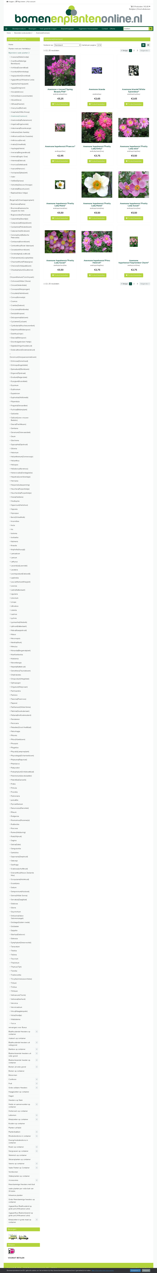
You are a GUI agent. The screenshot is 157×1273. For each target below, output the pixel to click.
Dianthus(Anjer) (17, 334)
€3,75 (97, 155)
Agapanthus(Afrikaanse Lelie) (22, 80)
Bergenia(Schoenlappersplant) (22, 200)
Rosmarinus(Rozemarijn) (20, 820)
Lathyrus (14, 562)
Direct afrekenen (143, 9)
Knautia (14, 545)
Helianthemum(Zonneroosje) (22, 456)
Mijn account (31, 2)
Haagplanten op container (19, 1092)
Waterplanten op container (19, 1176)
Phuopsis (14, 743)
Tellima (14, 955)
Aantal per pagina (89, 45)
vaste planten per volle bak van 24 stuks (21, 1189)
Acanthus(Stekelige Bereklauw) (18, 62)
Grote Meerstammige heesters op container (22, 1200)
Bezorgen (32, 29)
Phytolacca (15, 764)
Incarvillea (15, 521)
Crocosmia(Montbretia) (20, 309)
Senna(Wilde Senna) (19, 895)
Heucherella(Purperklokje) (21, 493)
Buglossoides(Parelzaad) (20, 215)
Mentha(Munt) (16, 642)
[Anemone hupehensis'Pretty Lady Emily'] (97, 127)
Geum (13, 436)
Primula (14, 788)
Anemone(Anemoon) (19, 116)
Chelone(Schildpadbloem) (21, 266)
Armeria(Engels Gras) (19, 156)
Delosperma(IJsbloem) (19, 317)
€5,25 (60, 98)
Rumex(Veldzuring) (18, 832)
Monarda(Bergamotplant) (21, 650)
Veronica (14, 1003)
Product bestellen (61, 104)
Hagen (11, 1096)
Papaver (14, 703)
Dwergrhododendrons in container (18, 1141)
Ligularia (14, 594)
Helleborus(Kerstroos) (19, 469)
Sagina (13, 840)
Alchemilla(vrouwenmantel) (22, 96)
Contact (105, 29)
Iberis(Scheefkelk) (18, 517)
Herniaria (14, 481)
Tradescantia (16, 975)
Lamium (14, 557)
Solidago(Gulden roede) (20, 922)
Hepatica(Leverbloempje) (20, 477)
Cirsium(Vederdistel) (19, 285)
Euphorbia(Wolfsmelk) (19, 397)
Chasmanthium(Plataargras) (22, 262)
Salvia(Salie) (16, 844)
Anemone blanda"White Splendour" (133, 90)
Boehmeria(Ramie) (18, 204)
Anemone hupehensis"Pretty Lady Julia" (134, 147)
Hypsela (14, 509)
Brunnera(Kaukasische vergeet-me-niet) (20, 209)
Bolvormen (13, 1075)
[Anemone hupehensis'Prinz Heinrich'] (97, 241)
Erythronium (15, 389)
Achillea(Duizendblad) (19, 67)
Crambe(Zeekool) (18, 305)
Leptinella (15, 578)
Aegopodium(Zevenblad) (20, 76)
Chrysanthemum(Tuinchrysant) (22, 277)
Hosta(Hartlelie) (17, 497)
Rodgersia (15, 816)
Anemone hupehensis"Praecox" (60, 146)
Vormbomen (13, 1172)
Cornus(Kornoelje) (18, 297)
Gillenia (14, 448)
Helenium (14, 452)
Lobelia (14, 610)
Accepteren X (135, 1270)
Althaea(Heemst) (17, 104)
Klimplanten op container (18, 1119)
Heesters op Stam (16, 1100)
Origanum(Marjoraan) (19, 687)
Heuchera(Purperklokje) (20, 489)
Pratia (13, 784)
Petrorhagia (15, 731)
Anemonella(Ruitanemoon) (21, 120)
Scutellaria (15, 883)
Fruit (10, 1083)
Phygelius (15, 747)
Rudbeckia (15, 824)
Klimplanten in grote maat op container (20, 1221)
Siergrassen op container (18, 1151)
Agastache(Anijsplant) (19, 84)
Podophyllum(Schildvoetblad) (22, 772)
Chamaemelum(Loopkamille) (22, 258)
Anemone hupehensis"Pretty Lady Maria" (60, 204)
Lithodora (14, 606)
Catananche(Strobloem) (20, 231)
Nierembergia (16, 663)
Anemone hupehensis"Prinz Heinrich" (97, 261)
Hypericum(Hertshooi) (19, 505)
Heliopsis (14, 465)
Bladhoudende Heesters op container (19, 1032)
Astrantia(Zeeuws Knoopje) (21, 185)
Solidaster (15, 926)
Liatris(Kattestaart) (18, 590)
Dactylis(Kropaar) (17, 313)
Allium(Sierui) (16, 100)
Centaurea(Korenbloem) (20, 241)
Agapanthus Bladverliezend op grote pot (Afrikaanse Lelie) (21, 1214)
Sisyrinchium (16, 912)
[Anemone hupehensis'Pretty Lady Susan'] (133, 184)
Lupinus (14, 614)
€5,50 (134, 155)
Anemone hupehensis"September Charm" (134, 261)
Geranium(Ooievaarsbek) (20, 432)
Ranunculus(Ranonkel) (20, 808)
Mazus (13, 634)
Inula (13, 525)
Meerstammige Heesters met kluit (22, 1184)
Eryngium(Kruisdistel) (19, 381)
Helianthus (15, 461)
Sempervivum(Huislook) (20, 891)
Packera (14, 695)
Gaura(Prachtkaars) (18, 424)
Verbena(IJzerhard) (18, 999)
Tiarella (14, 971)
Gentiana (14, 428)
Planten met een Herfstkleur (20, 49)
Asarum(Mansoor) (18, 168)
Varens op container (16, 1163)
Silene (13, 908)
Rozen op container (16, 1147)
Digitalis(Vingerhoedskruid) (21, 346)
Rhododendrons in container (20, 1136)
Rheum (13, 812)
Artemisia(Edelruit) (18, 160)
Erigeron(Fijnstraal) (18, 373)
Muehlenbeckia (17, 654)
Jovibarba (14, 537)
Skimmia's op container (18, 1155)
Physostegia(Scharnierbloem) (22, 755)
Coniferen (12, 1079)
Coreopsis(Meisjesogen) (20, 289)
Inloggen (11, 2)
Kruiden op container (17, 1123)
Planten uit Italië (15, 1128)
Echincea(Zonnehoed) (19, 361)
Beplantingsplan (67, 29)
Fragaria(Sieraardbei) (19, 405)
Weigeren (146, 1270)
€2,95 (60, 155)
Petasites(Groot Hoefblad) (21, 727)
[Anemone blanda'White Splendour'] (133, 70)
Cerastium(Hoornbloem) (20, 250)
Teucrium (14, 959)
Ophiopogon (16, 683)
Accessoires (13, 1180)
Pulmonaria (15, 796)
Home (11, 44)
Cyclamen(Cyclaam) (19, 321)
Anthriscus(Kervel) (18, 140)
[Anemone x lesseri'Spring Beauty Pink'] (60, 70)
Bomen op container (16, 1071)
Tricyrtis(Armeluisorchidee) (21, 979)
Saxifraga (14, 865)
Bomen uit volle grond (17, 1067)
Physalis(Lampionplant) (20, 751)
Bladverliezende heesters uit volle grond (20, 1054)
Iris (12, 529)
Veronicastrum (16, 1007)
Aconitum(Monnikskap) (20, 72)
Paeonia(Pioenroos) (18, 699)
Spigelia (14, 930)
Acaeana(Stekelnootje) (20, 57)
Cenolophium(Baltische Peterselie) (20, 236)
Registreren (21, 2)
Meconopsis (15, 638)
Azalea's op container (17, 1038)
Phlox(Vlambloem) (18, 739)
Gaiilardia (14, 413)
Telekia (14, 951)
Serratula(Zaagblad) (19, 899)
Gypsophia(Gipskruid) (19, 444)
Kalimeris (14, 541)
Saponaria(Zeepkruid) (19, 856)
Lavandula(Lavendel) (19, 566)
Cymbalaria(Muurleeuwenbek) (23, 325)
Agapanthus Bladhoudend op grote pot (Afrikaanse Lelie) (20, 1207)
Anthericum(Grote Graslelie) (22, 136)
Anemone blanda (97, 89)
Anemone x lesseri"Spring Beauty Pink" (60, 90)
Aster (13, 177)
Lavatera (14, 570)
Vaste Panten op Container (19, 1168)
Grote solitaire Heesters (18, 1088)
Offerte (112, 29)
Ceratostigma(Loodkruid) (20, 254)
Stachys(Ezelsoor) (18, 934)
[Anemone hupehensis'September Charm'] (133, 241)
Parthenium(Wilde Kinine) (21, 707)
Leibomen (12, 1115)
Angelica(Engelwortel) (19, 124)
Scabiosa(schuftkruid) (19, 869)
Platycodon (15, 768)
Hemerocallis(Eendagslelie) (22, 473)
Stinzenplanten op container (20, 1159)
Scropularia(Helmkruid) (20, 879)
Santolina (14, 852)
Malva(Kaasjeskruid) (19, 630)
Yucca (13, 1023)
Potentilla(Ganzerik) (18, 780)
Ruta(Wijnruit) (16, 836)
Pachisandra (16, 691)
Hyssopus (15, 513)
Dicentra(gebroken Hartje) (21, 342)
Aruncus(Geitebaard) (19, 164)
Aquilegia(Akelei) (17, 148)
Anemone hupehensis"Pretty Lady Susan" (134, 204)
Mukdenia (15, 658)
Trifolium (14, 991)
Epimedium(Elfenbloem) (20, 369)
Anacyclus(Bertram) (18, 108)
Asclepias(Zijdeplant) (19, 173)
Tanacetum (15, 946)
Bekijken (132, 9)
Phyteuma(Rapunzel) (19, 760)
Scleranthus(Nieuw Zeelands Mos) (22, 874)
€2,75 (97, 269)
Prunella (14, 792)
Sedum (13, 887)
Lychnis (14, 618)
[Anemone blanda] (97, 70)
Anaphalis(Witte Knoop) (20, 112)
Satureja (14, 861)
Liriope (13, 602)
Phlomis (14, 735)
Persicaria (15, 723)
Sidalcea (14, 903)
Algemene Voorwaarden (88, 29)
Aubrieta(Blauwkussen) (20, 189)
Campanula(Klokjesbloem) (21, 223)
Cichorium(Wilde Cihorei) (21, 281)
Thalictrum (15, 963)
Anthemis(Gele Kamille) (20, 132)
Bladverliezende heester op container (19, 1061)
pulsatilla (14, 800)
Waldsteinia (15, 1019)
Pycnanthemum (17, 804)
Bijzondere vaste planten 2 (19, 53)
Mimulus (14, 646)
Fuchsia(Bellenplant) (19, 409)
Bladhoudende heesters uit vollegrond (19, 1043)
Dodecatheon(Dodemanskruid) (23, 350)
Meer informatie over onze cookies (103, 1270)
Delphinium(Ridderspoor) (20, 330)
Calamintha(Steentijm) (19, 219)
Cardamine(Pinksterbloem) (21, 227)
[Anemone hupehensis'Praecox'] (60, 127)
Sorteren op (48, 45)
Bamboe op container (17, 1049)
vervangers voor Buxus (18, 1027)
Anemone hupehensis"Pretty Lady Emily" (97, 147)
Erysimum (14, 385)
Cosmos (14, 301)
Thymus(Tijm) (16, 967)
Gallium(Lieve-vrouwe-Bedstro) (20, 419)
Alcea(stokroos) (17, 92)
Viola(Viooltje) (16, 1015)
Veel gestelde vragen (48, 29)
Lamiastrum (15, 553)
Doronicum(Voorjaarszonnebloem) (23, 357)
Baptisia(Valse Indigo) (19, 193)
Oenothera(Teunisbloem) (21, 671)
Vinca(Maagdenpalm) (19, 1011)
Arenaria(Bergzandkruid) (20, 152)
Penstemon (15, 719)
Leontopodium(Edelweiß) (20, 574)
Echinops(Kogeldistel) (19, 365)
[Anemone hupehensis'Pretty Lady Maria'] (60, 184)
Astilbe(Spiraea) (17, 181)
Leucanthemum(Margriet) (20, 582)
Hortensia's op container (18, 1111)
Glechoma (15, 440)
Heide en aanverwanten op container (19, 1105)
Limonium (14, 598)
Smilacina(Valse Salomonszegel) (17, 917)
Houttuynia (15, 501)
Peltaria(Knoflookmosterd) (21, 715)
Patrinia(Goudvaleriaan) (20, 711)
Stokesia (14, 938)
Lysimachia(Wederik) (19, 622)
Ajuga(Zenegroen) (18, 88)
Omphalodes (16, 675)
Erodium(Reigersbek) (19, 377)
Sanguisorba (16, 848)
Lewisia (14, 586)
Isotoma (14, 533)
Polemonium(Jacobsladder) (21, 776)
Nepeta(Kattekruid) (18, 667)
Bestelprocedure (19, 29)
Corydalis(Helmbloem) (19, 293)
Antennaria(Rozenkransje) (21, 128)
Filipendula (15, 401)
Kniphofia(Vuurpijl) (18, 549)
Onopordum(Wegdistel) (20, 679)
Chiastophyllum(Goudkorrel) (22, 270)
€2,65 (97, 98)
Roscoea (14, 828)
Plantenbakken (14, 1132)
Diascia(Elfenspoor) (18, 338)
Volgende (144, 50)
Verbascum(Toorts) (18, 995)
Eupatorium (15, 393)
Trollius (14, 987)
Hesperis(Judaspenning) (20, 485)
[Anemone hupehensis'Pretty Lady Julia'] (133, 127)
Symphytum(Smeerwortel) (21, 942)
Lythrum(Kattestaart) (19, 626)
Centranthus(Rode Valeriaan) (22, 246)
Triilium (14, 983)
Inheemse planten (16, 1195)
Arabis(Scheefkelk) (18, 144)
